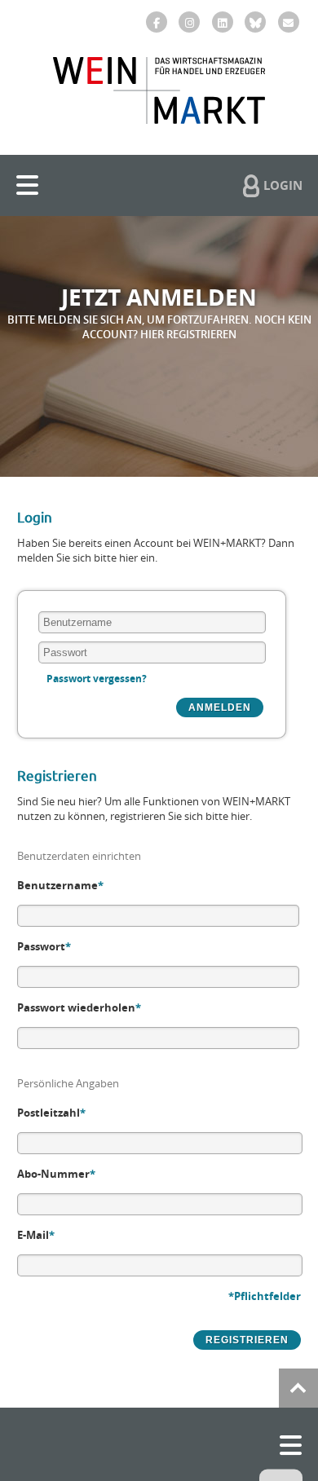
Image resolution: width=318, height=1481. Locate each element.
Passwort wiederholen (79, 1007)
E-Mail (36, 1235)
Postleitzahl (51, 1112)
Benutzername (60, 885)
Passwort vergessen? (96, 678)
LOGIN (283, 185)
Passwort (44, 946)
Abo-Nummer (56, 1173)
